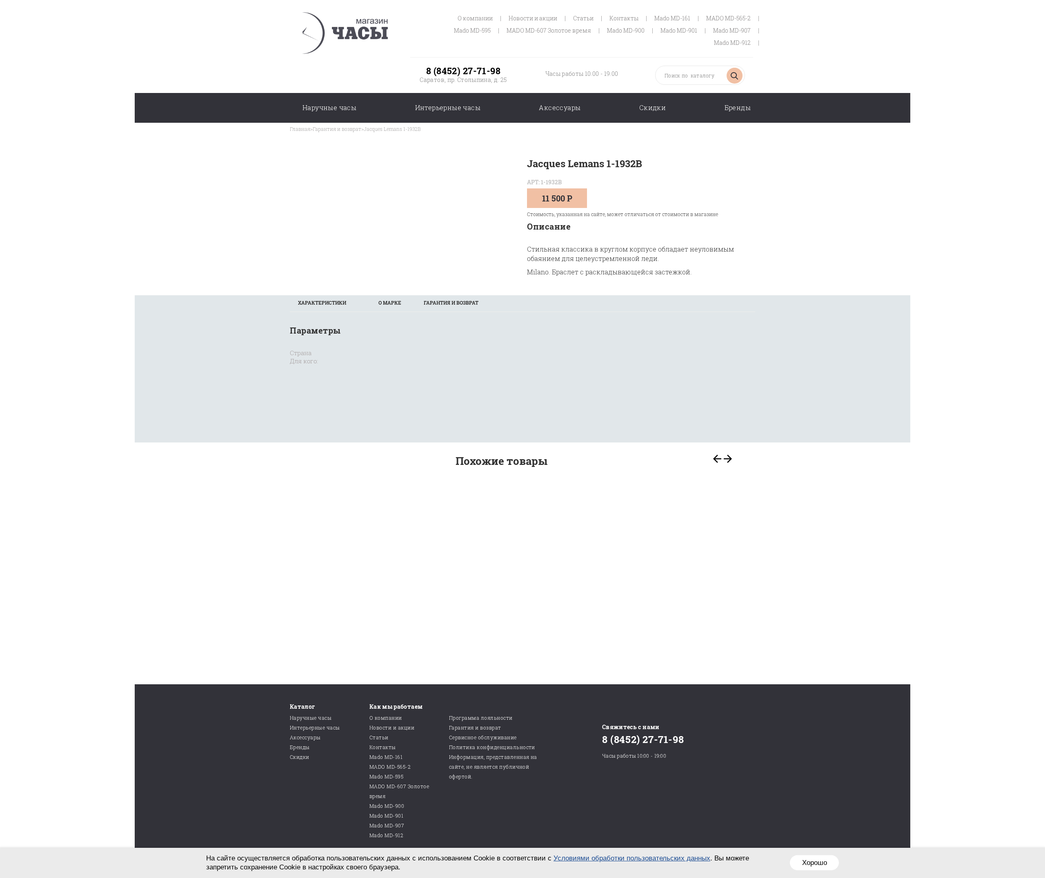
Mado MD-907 (732, 30)
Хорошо (814, 863)
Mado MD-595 (472, 30)
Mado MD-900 (626, 30)
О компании (475, 18)
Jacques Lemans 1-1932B (392, 129)
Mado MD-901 (678, 30)
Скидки (652, 107)
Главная (300, 129)
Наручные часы (329, 107)
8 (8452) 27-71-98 (463, 71)
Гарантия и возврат (337, 129)
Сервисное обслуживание (483, 737)
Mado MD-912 (732, 42)
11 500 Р (557, 198)
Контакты (623, 18)
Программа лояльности (481, 717)
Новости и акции (533, 18)
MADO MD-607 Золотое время (549, 30)
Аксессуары (559, 107)
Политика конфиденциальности (492, 747)
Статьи (583, 18)
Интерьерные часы (447, 107)
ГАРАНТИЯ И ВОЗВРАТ (451, 302)
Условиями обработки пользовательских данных (632, 858)
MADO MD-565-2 (728, 18)
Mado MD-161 (672, 18)
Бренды (738, 107)
